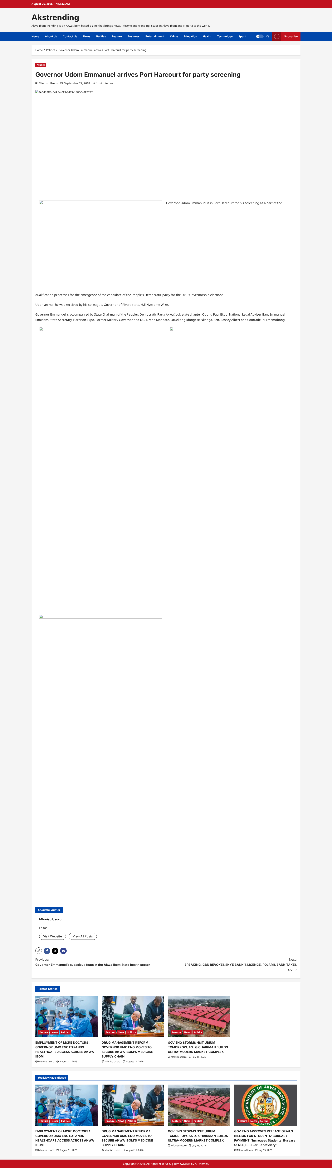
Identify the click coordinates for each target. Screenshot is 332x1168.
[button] (38, 950)
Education (190, 36)
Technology (225, 36)
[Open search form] (267, 36)
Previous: (92, 962)
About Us (51, 36)
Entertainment (154, 36)
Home (35, 36)
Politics (101, 36)
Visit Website (52, 936)
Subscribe (291, 36)
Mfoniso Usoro (48, 83)
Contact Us (70, 36)
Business (134, 36)
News (86, 36)
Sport (242, 36)
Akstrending (55, 17)
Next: (240, 965)
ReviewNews (182, 1164)
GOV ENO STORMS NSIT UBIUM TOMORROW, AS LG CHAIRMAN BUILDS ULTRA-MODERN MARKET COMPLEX (198, 1047)
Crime (174, 36)
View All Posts (83, 936)
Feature (117, 36)
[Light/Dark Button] (260, 36)
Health (207, 36)
